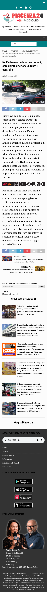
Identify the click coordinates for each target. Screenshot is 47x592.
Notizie (14, 51)
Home (4, 448)
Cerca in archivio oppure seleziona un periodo (19, 283)
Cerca (41, 286)
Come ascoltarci (8, 455)
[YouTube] (26, 7)
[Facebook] (17, 7)
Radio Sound (6, 467)
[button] (43, 2)
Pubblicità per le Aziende (11, 463)
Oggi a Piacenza (23, 422)
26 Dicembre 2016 (10, 76)
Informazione (7, 459)
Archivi (5, 291)
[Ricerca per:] (24, 43)
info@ (14, 561)
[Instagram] (30, 7)
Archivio (5, 451)
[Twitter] (21, 7)
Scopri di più (11, 564)
